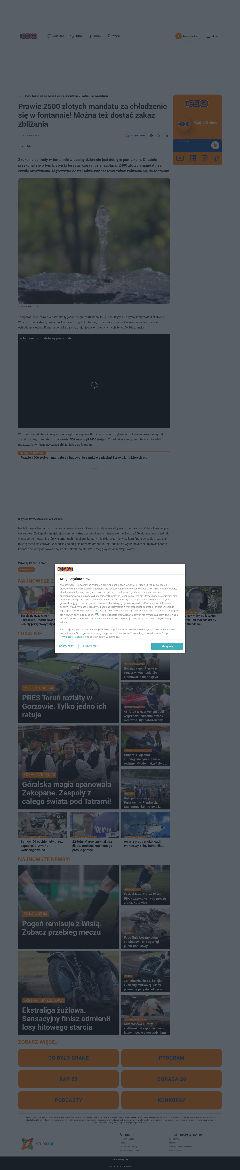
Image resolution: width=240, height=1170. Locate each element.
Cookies (79, 636)
